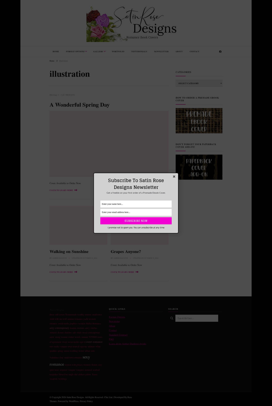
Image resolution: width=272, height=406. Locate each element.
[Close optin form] (174, 177)
